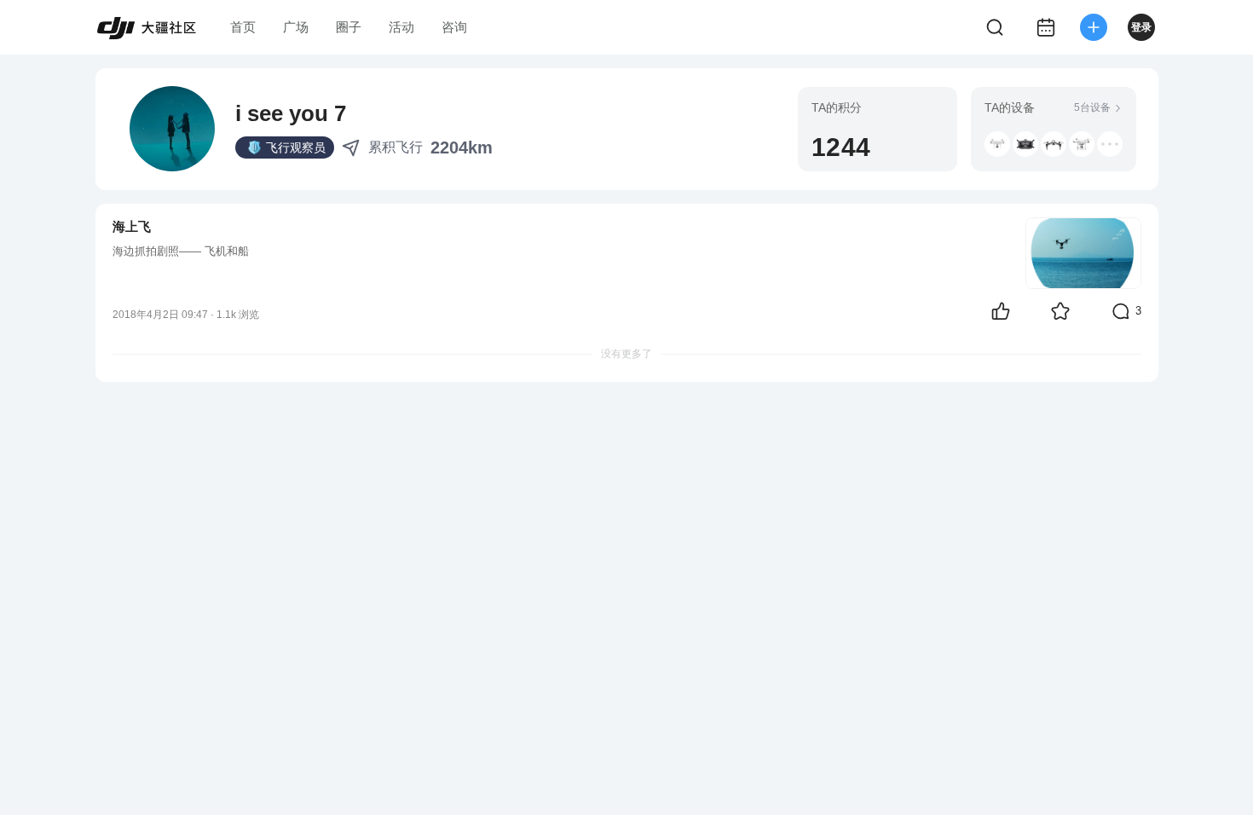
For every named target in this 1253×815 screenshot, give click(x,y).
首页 (243, 27)
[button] (997, 144)
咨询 (454, 27)
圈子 (348, 27)
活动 (401, 27)
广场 (296, 27)
